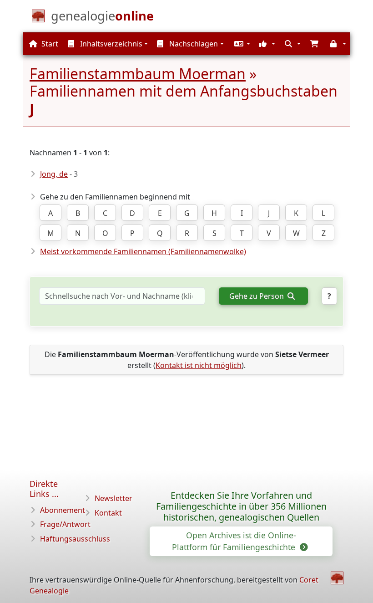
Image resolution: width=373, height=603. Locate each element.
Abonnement (62, 510)
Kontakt (108, 513)
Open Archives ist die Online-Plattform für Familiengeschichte (234, 541)
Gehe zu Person (257, 296)
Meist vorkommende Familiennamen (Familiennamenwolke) (143, 251)
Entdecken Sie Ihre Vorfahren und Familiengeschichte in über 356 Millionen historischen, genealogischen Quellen (241, 506)
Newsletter (113, 498)
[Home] (337, 578)
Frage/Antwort (65, 524)
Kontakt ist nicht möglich (199, 365)
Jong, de (54, 174)
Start (49, 44)
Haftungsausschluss (75, 539)
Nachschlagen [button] (192, 44)
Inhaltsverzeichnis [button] (110, 44)
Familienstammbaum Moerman (138, 73)
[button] (241, 44)
